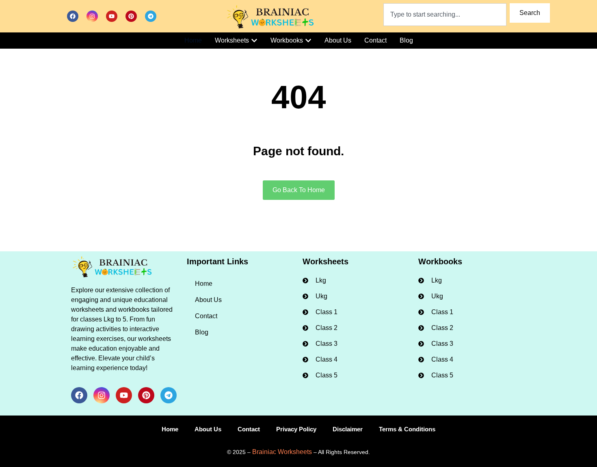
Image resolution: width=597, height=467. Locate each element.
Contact (206, 316)
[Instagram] (92, 16)
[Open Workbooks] (308, 40)
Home (203, 283)
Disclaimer (348, 429)
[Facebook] (72, 16)
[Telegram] (150, 16)
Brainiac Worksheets (282, 451)
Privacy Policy (296, 429)
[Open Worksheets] (254, 40)
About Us (208, 299)
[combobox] (445, 14)
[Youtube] (111, 16)
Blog (201, 332)
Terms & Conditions (407, 429)
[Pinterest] (131, 16)
